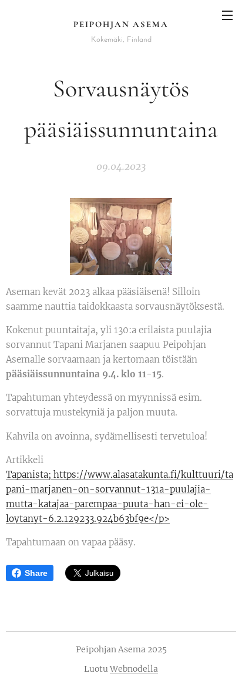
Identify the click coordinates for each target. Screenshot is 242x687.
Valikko (227, 14)
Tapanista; (29, 474)
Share (36, 573)
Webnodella (134, 668)
